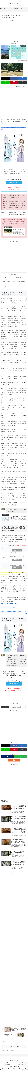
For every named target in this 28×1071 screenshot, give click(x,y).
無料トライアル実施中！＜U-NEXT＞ (10, 603)
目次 (12, 274)
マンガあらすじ (5, 707)
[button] (22, 82)
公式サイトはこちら (17, 550)
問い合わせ (7, 1064)
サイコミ (23, 707)
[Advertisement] (14, 102)
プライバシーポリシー (14, 1066)
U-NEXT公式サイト (14, 182)
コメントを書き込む (14, 1046)
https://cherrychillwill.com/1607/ (8, 607)
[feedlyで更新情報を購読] (20, 756)
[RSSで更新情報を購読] (14, 760)
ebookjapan (4, 565)
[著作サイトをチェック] (7, 756)
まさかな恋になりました (15, 707)
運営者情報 (20, 1064)
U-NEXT (4, 557)
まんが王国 (4, 548)
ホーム (7, 1062)
